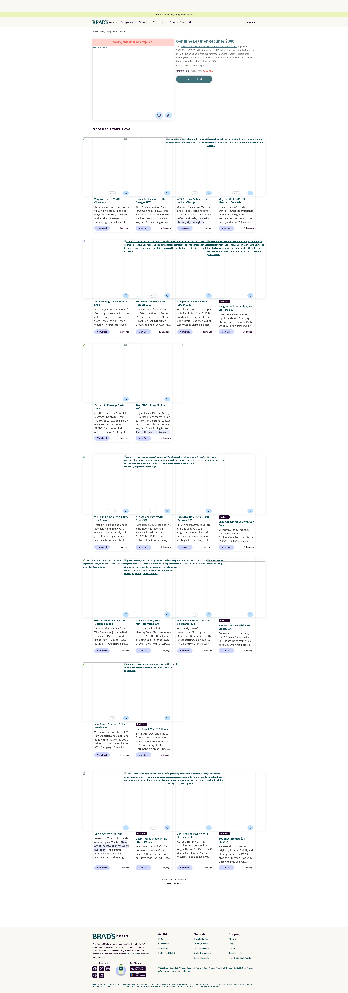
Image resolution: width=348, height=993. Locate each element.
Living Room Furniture (116, 31)
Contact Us (163, 943)
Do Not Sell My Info (167, 953)
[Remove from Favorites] (159, 115)
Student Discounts (202, 953)
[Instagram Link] (108, 968)
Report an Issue (174, 883)
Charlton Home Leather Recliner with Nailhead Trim (209, 46)
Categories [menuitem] (126, 22)
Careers (232, 948)
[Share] (168, 115)
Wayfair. (221, 50)
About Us (233, 939)
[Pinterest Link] (95, 975)
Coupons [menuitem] (158, 22)
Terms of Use (201, 968)
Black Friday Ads (201, 939)
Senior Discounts (201, 958)
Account (251, 22)
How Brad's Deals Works (240, 958)
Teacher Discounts (202, 948)
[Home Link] (105, 22)
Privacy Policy (215, 968)
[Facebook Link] (95, 968)
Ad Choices (227, 968)
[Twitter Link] (101, 968)
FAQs (160, 939)
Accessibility (164, 948)
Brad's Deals (98, 31)
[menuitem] (178, 22)
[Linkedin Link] (101, 975)
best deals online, (132, 953)
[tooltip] (159, 115)
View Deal (102, 228)
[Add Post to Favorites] (126, 193)
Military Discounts (202, 943)
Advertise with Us (237, 953)
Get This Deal (194, 79)
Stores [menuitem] (143, 22)
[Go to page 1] (110, 193)
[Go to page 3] (113, 193)
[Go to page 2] (112, 193)
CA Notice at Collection (180, 971)
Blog (231, 943)
